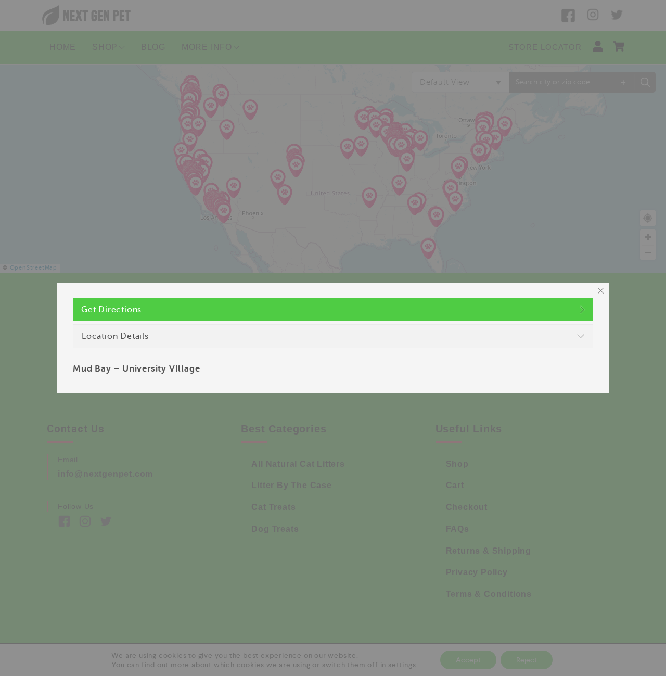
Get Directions (111, 309)
